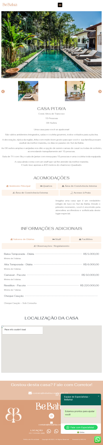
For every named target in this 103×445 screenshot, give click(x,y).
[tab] (18, 186)
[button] (60, 5)
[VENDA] (56, 431)
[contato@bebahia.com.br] (30, 393)
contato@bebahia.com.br (46, 393)
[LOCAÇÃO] (49, 431)
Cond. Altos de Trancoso (51, 113)
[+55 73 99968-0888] (57, 394)
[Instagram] (51, 416)
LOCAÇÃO (36, 430)
